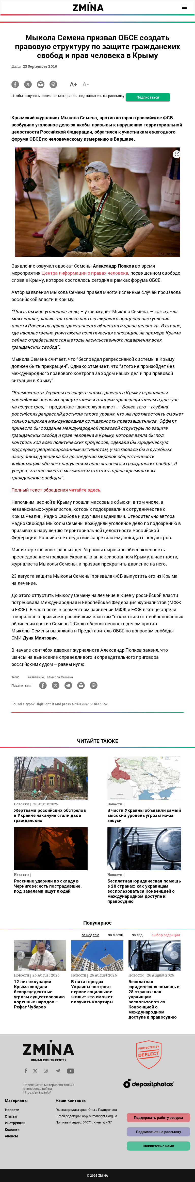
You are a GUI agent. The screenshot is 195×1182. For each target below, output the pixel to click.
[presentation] (21, 955)
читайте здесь (85, 490)
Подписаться (148, 97)
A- (86, 84)
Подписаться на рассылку (158, 1131)
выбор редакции (166, 934)
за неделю (90, 934)
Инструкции (15, 1122)
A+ (73, 84)
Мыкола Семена (60, 677)
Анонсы (11, 1136)
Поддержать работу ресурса (158, 1117)
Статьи (11, 1116)
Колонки (12, 1129)
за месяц (115, 934)
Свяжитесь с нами (158, 1145)
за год (137, 934)
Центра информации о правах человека (84, 273)
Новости (12, 1109)
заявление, (36, 677)
